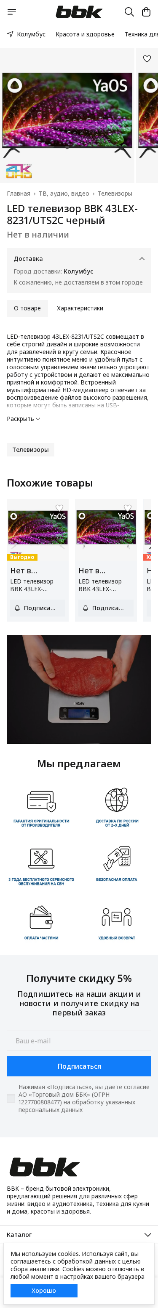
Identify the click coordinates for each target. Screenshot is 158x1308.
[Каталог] (12, 12)
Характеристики (80, 308)
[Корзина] (146, 12)
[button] (30, 449)
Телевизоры (115, 193)
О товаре (27, 308)
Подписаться (79, 1066)
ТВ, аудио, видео (64, 193)
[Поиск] (129, 12)
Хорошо (44, 1290)
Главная (18, 193)
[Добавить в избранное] (147, 59)
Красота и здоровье (85, 34)
